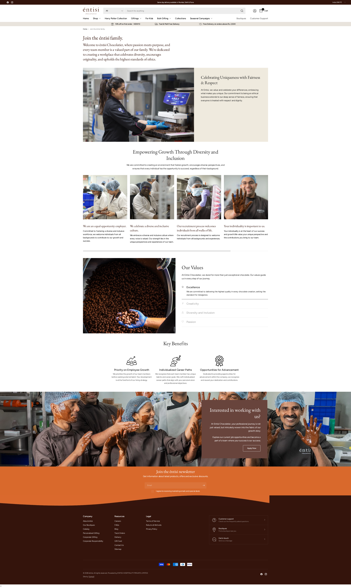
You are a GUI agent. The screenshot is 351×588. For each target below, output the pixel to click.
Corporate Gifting (90, 537)
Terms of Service (153, 521)
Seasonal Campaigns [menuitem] (200, 18)
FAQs (116, 525)
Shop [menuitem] (95, 18)
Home (85, 29)
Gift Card (118, 541)
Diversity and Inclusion (200, 312)
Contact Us (119, 545)
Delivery (117, 537)
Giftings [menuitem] (134, 18)
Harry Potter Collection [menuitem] (116, 18)
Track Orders (119, 533)
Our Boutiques (89, 525)
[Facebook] (7, 2)
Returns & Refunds (154, 525)
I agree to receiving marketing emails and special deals (178, 491)
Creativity (192, 303)
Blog (116, 529)
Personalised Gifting (91, 533)
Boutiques (241, 18)
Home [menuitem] (86, 18)
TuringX (91, 577)
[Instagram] (12, 2)
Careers (117, 521)
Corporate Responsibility (93, 541)
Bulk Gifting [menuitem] (162, 18)
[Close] (1, 586)
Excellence (193, 287)
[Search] (242, 11)
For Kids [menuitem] (149, 18)
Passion (191, 322)
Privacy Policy (151, 529)
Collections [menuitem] (180, 18)
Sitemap (117, 549)
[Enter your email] (203, 485)
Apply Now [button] (251, 448)
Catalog (86, 529)
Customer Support (259, 18)
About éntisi (88, 521)
